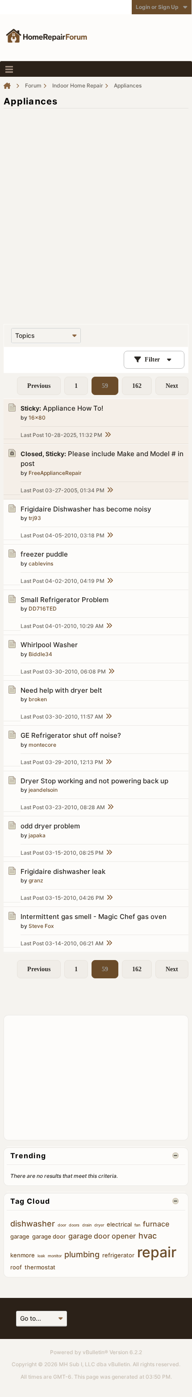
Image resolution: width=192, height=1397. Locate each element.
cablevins (41, 563)
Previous (38, 386)
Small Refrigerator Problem (65, 599)
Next (172, 386)
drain (87, 1224)
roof (16, 1267)
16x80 (37, 417)
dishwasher (32, 1223)
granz (36, 880)
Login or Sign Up (157, 7)
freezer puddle (44, 554)
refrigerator (118, 1255)
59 (105, 386)
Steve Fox (41, 926)
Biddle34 (40, 654)
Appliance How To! (73, 408)
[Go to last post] (107, 435)
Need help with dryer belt (61, 690)
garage (19, 1236)
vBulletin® (95, 1352)
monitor (55, 1255)
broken (38, 699)
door (62, 1224)
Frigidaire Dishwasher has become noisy (86, 509)
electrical (119, 1224)
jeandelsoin (43, 789)
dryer (99, 1224)
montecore (42, 744)
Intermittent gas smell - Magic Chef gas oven (94, 916)
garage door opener (102, 1235)
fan (137, 1224)
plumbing (82, 1254)
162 (137, 386)
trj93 (35, 518)
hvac (147, 1235)
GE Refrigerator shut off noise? (71, 735)
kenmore (22, 1255)
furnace (156, 1223)
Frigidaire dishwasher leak (63, 871)
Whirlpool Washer (49, 644)
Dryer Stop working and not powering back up (94, 781)
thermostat (40, 1267)
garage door (49, 1236)
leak (41, 1255)
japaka (37, 835)
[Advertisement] (96, 212)
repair (156, 1252)
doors (74, 1224)
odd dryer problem (50, 826)
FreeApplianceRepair (55, 473)
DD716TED (43, 608)
